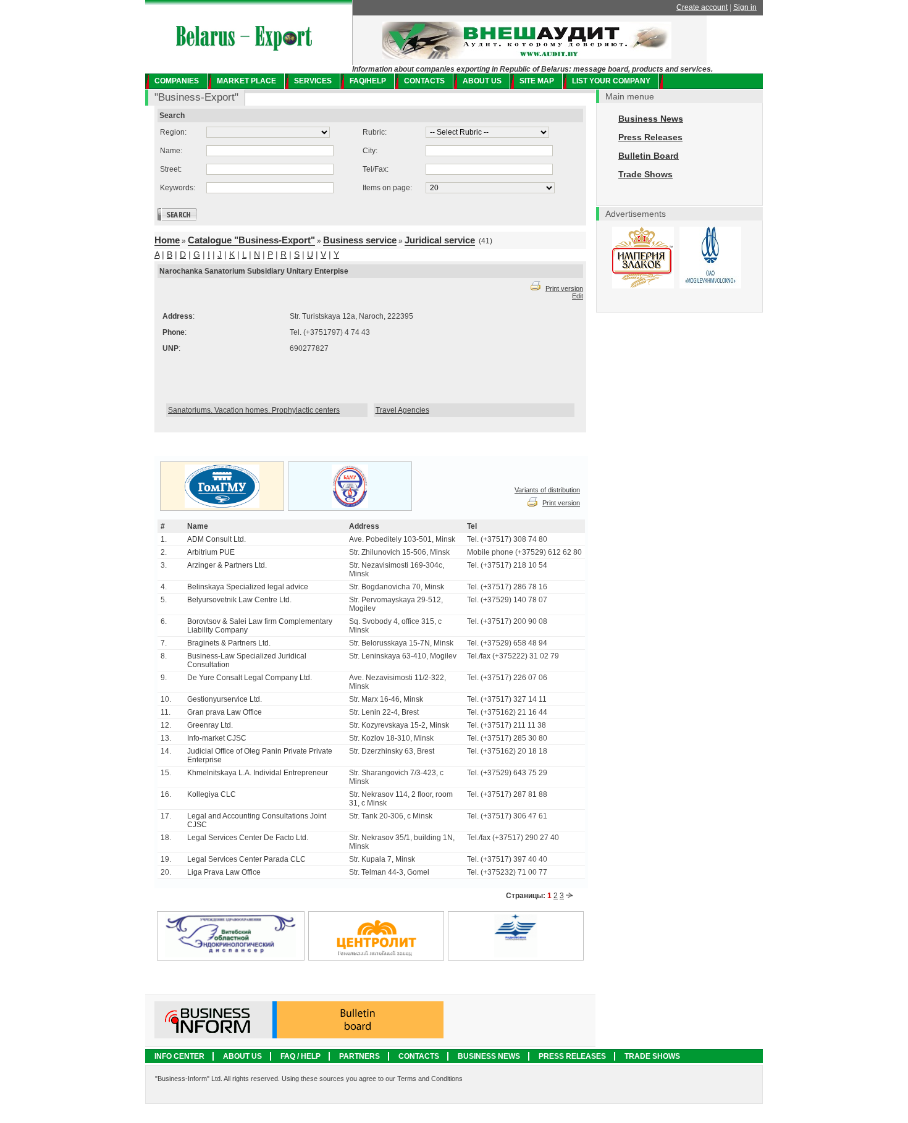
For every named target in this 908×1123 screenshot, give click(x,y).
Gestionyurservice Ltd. (224, 699)
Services (313, 81)
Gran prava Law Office (224, 712)
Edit (577, 296)
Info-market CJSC (216, 738)
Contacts (424, 81)
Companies (176, 81)
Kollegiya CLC (211, 794)
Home (167, 240)
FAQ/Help (368, 81)
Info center (179, 1056)
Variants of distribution (547, 490)
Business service (360, 240)
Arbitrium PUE (211, 552)
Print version (564, 288)
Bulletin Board (648, 156)
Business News (650, 119)
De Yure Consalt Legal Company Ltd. (249, 677)
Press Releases (650, 137)
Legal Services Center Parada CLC (246, 859)
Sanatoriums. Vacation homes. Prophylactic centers (254, 410)
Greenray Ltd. (210, 725)
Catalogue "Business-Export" (251, 240)
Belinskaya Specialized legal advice (247, 587)
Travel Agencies (402, 410)
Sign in (745, 7)
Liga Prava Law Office (224, 872)
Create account (702, 7)
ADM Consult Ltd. (216, 539)
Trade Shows (645, 174)
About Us (242, 1056)
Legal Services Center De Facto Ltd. (247, 837)
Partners (359, 1056)
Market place (246, 81)
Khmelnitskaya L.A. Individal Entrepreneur (257, 772)
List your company (611, 81)
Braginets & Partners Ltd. (229, 643)
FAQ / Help (300, 1056)
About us (482, 81)
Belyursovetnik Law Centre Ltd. (239, 599)
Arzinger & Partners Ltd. (227, 565)
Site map (536, 81)
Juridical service (440, 240)
